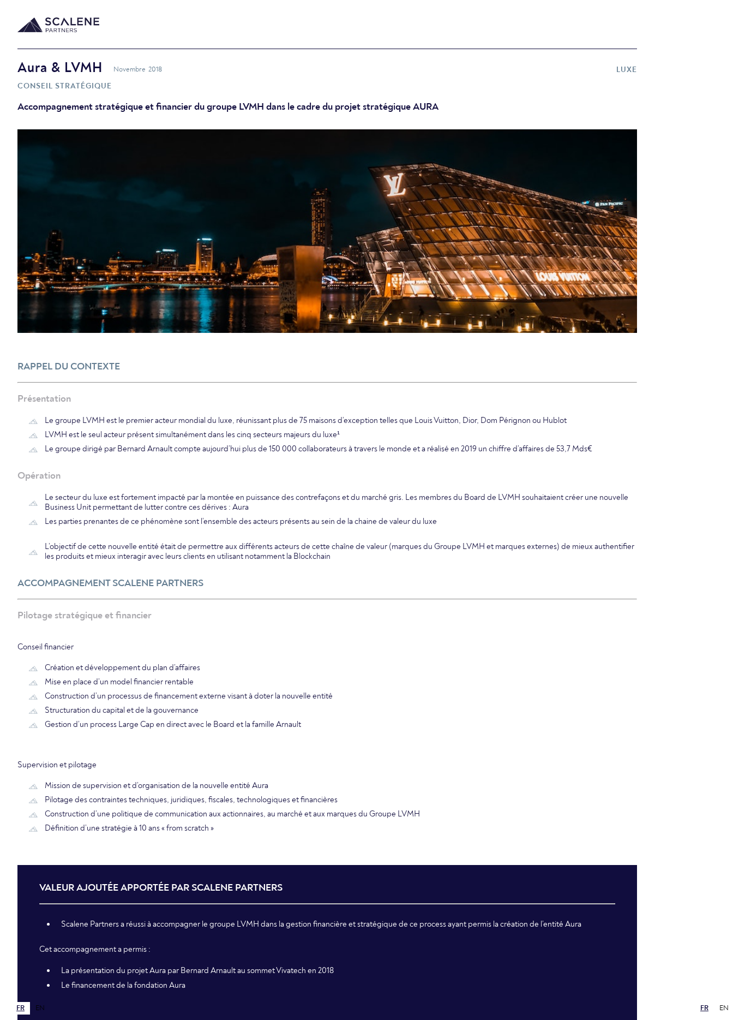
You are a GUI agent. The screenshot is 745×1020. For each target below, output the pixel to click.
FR (20, 1008)
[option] (40, 1008)
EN (40, 1008)
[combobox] (20, 1008)
